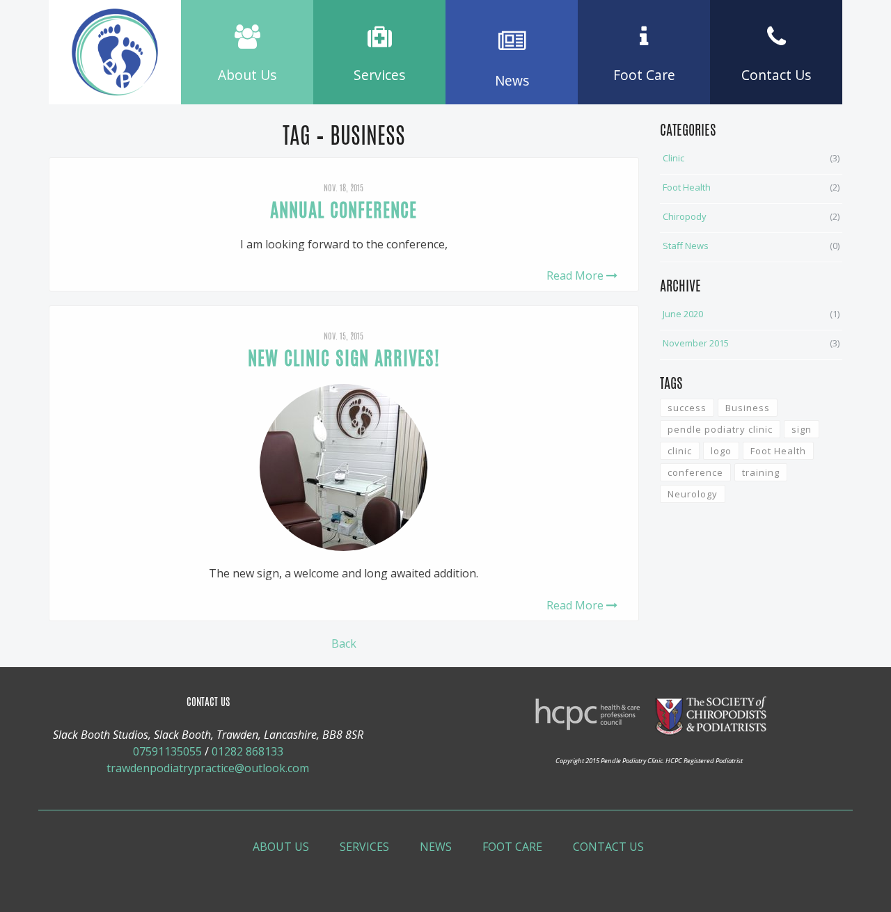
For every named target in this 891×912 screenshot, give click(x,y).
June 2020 (683, 313)
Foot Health (687, 187)
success (687, 407)
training (761, 472)
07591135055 (167, 751)
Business (747, 407)
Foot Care (512, 846)
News (436, 846)
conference (695, 472)
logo (721, 451)
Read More (576, 275)
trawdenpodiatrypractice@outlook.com (208, 768)
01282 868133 (247, 751)
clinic (680, 451)
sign (801, 429)
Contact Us (608, 846)
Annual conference (343, 209)
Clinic (673, 158)
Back (343, 643)
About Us (281, 846)
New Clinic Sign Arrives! (344, 357)
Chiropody (685, 216)
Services (364, 846)
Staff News (686, 245)
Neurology (693, 494)
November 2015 (696, 343)
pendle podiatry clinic (720, 429)
